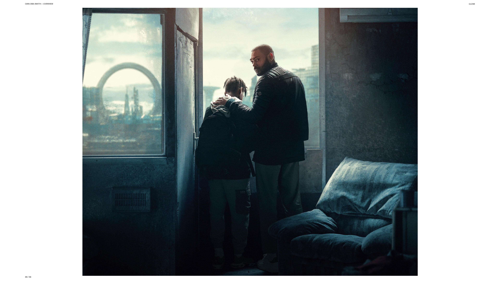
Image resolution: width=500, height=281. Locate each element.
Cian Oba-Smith (33, 4)
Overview (48, 4)
